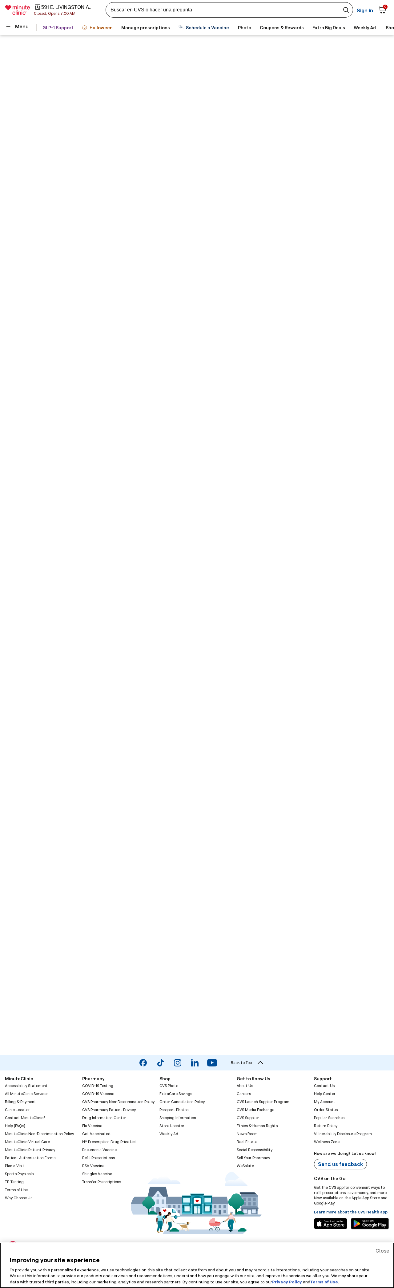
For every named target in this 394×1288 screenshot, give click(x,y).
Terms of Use (324, 1281)
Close (382, 1250)
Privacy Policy (287, 1281)
